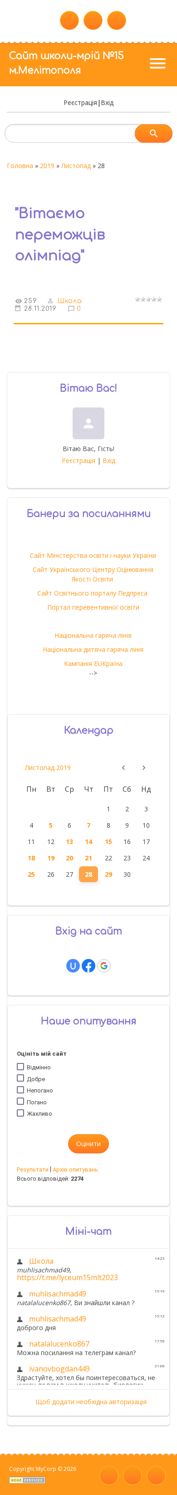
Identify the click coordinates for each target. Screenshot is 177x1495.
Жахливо (39, 1113)
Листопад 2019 (48, 767)
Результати (33, 1169)
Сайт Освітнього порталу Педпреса (93, 593)
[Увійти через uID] (73, 966)
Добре (36, 1078)
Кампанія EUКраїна (93, 663)
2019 (47, 165)
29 (108, 874)
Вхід (107, 102)
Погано (37, 1102)
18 (31, 858)
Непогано (40, 1090)
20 (69, 858)
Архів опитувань (75, 1169)
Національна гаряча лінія (93, 635)
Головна (20, 165)
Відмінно (39, 1067)
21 (88, 858)
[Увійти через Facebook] (88, 966)
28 (88, 874)
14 (88, 841)
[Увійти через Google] (104, 966)
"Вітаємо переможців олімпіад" (60, 234)
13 (69, 841)
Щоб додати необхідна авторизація (91, 1401)
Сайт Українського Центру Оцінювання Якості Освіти (93, 574)
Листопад (76, 165)
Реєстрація (80, 102)
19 (50, 858)
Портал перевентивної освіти (93, 607)
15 (108, 841)
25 (31, 874)
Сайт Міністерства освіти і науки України (93, 555)
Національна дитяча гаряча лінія (93, 649)
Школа (69, 301)
